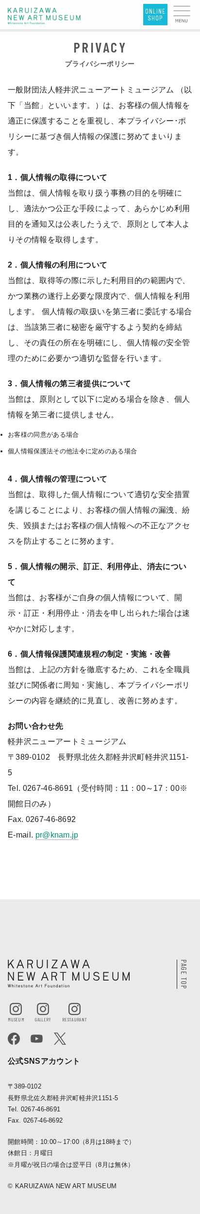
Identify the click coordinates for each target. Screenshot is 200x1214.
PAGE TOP (184, 974)
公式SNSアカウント (44, 1061)
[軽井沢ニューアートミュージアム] (44, 15)
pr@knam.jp (57, 835)
